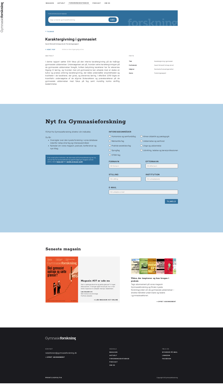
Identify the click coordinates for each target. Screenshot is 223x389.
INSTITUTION (153, 174)
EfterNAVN (152, 161)
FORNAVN (114, 161)
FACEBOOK (166, 358)
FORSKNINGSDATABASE (79, 3)
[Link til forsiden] (2, 30)
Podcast (113, 362)
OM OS (107, 3)
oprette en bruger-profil (75, 162)
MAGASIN (50, 3)
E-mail (113, 187)
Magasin (113, 352)
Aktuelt (113, 355)
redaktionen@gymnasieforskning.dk (61, 353)
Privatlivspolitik (53, 377)
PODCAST (97, 3)
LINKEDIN (166, 355)
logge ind (60, 162)
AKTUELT (61, 3)
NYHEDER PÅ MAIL (170, 352)
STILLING (114, 174)
